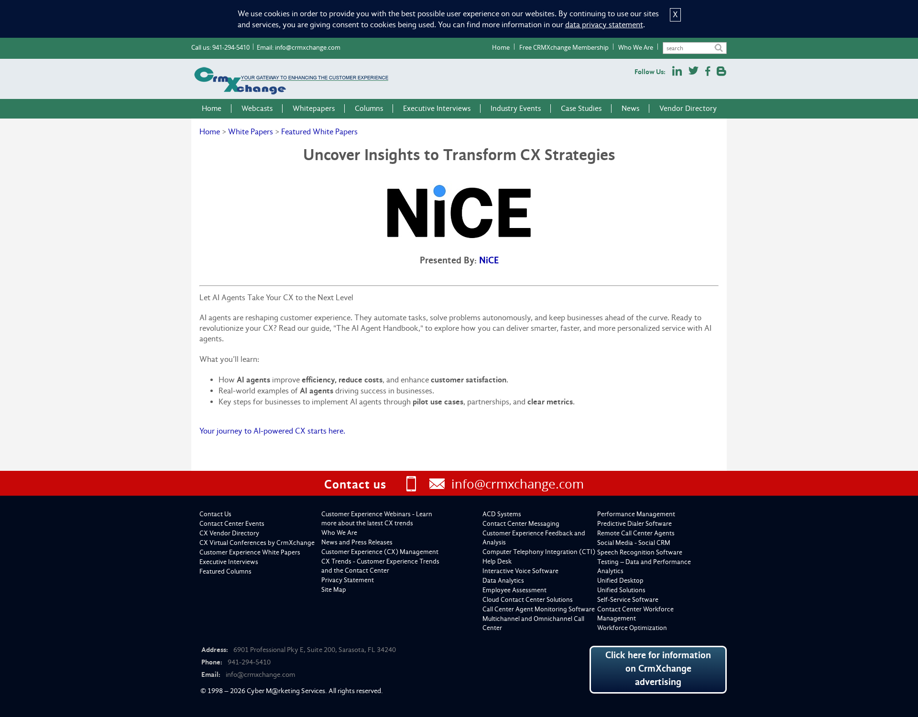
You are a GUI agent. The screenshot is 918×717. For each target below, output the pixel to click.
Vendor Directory (688, 108)
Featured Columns (225, 571)
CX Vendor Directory (229, 533)
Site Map (333, 590)
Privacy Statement (347, 580)
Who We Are (635, 47)
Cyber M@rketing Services (286, 690)
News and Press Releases (357, 542)
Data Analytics (503, 580)
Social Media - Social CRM (633, 543)
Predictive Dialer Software (634, 524)
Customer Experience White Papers (249, 552)
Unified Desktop (620, 580)
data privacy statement (604, 24)
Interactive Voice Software (520, 571)
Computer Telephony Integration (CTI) (538, 552)
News (630, 108)
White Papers (250, 131)
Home (501, 47)
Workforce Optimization (632, 628)
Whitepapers (314, 108)
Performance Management (636, 514)
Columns (369, 108)
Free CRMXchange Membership (564, 47)
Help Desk (497, 561)
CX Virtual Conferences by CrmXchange (257, 543)
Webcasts (257, 108)
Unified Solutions (621, 590)
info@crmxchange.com (307, 47)
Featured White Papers (319, 131)
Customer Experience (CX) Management (379, 552)
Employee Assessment (514, 590)
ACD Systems (501, 514)
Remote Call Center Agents (636, 533)
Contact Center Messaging (520, 524)
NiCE (489, 260)
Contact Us (215, 514)
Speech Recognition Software (639, 552)
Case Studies (581, 108)
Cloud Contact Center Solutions (527, 600)
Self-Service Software (627, 600)
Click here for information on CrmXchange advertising (658, 668)
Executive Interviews (436, 108)
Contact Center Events (231, 524)
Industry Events (516, 108)
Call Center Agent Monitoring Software (538, 609)
